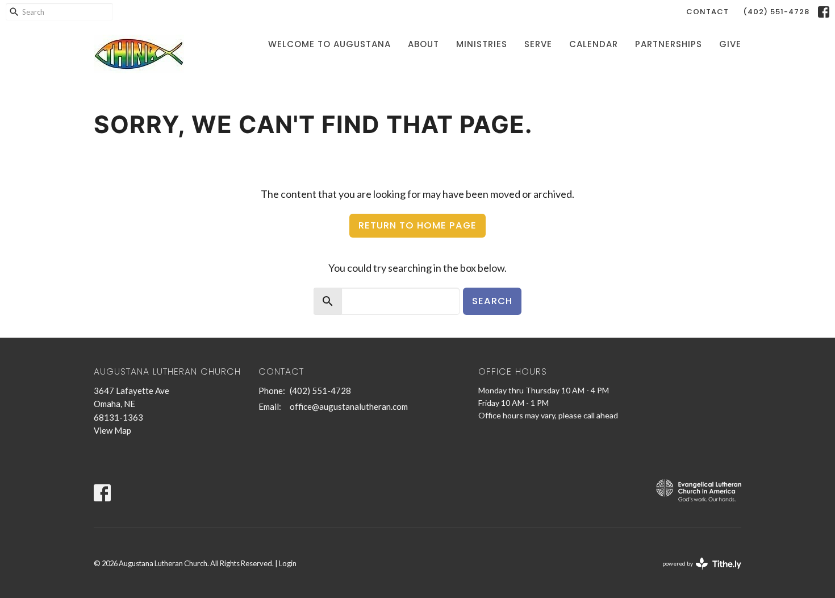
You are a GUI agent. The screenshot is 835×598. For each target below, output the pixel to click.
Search (492, 301)
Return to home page (417, 225)
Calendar (593, 44)
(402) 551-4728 (776, 11)
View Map (112, 430)
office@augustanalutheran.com (349, 406)
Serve (538, 44)
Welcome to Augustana (329, 44)
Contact (707, 11)
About (423, 44)
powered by (696, 573)
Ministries (481, 44)
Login (288, 563)
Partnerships (668, 44)
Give (730, 44)
